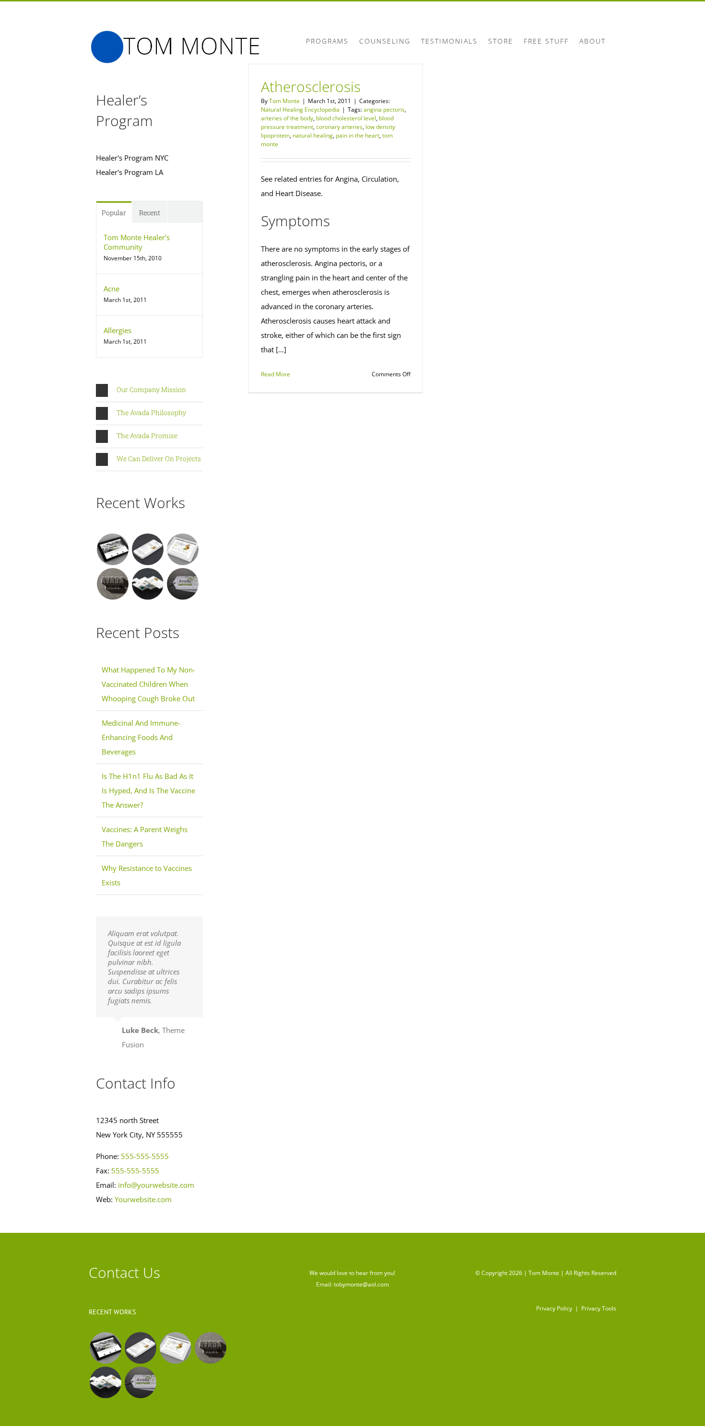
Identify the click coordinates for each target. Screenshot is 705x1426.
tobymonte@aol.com (361, 1284)
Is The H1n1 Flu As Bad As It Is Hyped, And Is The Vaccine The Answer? (148, 790)
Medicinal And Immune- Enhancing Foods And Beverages (141, 737)
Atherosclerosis (311, 86)
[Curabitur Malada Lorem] (147, 584)
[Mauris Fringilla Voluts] (147, 549)
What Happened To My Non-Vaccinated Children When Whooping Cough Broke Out (148, 684)
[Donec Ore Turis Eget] (112, 549)
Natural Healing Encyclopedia (300, 109)
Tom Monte (284, 101)
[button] (149, 390)
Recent (149, 212)
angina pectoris (384, 109)
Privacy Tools (598, 1308)
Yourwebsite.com (143, 1199)
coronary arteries (339, 127)
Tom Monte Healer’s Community (137, 242)
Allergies (117, 330)
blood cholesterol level (346, 118)
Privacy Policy (554, 1308)
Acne (111, 288)
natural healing (313, 135)
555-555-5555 (145, 1156)
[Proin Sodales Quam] (182, 549)
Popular (114, 212)
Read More (275, 374)
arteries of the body (287, 118)
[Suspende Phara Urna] (182, 584)
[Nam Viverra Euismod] (112, 584)
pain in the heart (357, 135)
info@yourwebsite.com (156, 1185)
